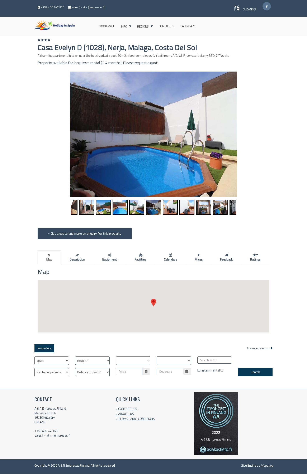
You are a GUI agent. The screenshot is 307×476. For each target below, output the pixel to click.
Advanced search (258, 348)
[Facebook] (267, 6)
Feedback (226, 259)
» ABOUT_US (125, 413)
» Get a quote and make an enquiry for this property (84, 233)
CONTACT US (166, 26)
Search (255, 371)
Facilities (140, 259)
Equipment (109, 259)
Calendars (188, 26)
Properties (44, 348)
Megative (267, 465)
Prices (199, 259)
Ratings (255, 259)
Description (77, 259)
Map (49, 259)
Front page (107, 26)
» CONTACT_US (126, 408)
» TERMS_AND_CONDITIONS (135, 418)
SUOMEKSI (250, 9)
